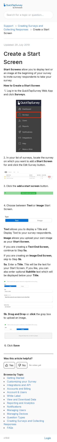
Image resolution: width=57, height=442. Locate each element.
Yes (11, 365)
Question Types (16, 417)
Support (8, 25)
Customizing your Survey (21, 381)
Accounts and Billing (19, 388)
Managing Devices (17, 413)
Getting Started (15, 377)
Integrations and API (19, 385)
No (24, 365)
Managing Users (16, 410)
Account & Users (17, 392)
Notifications (14, 406)
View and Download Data (21, 399)
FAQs (10, 427)
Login (48, 438)
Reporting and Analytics (21, 402)
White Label (14, 395)
